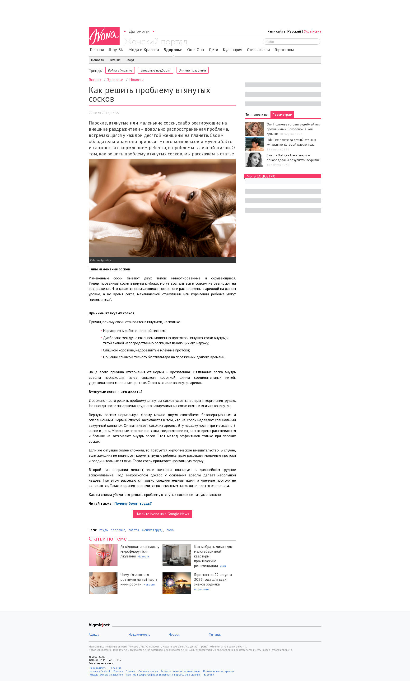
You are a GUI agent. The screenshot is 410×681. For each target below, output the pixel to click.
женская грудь (152, 530)
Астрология (201, 589)
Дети (213, 50)
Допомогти (139, 31)
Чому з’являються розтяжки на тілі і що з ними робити (139, 579)
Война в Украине (120, 70)
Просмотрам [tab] (282, 114)
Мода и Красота (143, 50)
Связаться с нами (148, 671)
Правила (130, 671)
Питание (115, 60)
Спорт (130, 60)
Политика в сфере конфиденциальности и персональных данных (163, 674)
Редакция (115, 668)
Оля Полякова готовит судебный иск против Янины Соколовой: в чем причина (293, 129)
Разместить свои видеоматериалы (180, 671)
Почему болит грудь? (132, 503)
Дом (223, 566)
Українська (312, 31)
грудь (103, 530)
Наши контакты (98, 668)
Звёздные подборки (156, 70)
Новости (97, 60)
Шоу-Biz (116, 50)
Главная (97, 50)
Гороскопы (284, 50)
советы (134, 530)
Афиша (94, 634)
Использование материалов (218, 671)
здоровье (118, 530)
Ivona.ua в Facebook (99, 671)
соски (170, 530)
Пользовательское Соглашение (106, 674)
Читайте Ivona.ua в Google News (162, 513)
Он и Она (195, 50)
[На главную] (155, 42)
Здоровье (173, 50)
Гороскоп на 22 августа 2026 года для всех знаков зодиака (213, 579)
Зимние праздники (192, 70)
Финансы (215, 634)
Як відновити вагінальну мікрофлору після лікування (140, 551)
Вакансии (209, 674)
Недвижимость (139, 634)
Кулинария (232, 50)
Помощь (118, 671)
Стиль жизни (258, 50)
